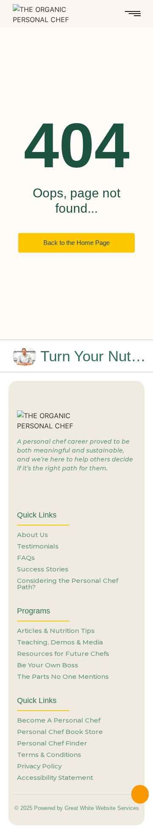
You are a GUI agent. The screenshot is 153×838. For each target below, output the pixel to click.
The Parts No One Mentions (63, 676)
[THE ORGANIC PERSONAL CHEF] (49, 14)
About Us (32, 535)
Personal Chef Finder (52, 743)
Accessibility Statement (55, 777)
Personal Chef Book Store (60, 732)
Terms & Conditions (49, 755)
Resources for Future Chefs (63, 654)
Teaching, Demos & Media (60, 642)
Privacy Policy (39, 766)
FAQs (26, 558)
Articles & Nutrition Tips (56, 631)
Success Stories (42, 569)
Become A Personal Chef (58, 720)
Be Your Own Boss (47, 665)
